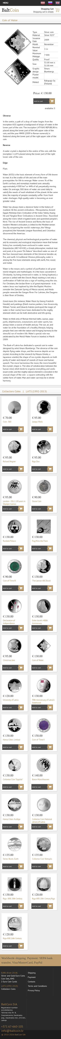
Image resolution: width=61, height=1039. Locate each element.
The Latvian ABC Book (41, 580)
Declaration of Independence (9, 622)
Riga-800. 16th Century (12, 938)
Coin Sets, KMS (7, 978)
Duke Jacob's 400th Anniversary (40, 622)
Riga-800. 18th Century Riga (43, 898)
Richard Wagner (9, 461)
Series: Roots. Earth (11, 859)
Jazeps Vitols (37, 422)
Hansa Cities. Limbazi (11, 739)
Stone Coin (36, 501)
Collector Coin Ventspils (42, 859)
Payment (32, 977)
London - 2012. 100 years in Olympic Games (14, 502)
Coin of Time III (9, 580)
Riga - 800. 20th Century (12, 898)
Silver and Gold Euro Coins (13, 975)
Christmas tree (9, 660)
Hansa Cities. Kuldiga (11, 819)
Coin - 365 (7, 422)
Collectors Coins (8, 989)
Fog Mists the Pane (40, 541)
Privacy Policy (34, 990)
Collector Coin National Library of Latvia (42, 820)
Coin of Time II (38, 739)
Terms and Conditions (37, 986)
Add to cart (38, 101)
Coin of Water (37, 660)
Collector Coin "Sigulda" (13, 779)
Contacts (31, 981)
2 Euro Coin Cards (9, 981)
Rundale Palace (9, 541)
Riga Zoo (36, 461)
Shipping (32, 972)
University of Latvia (11, 700)
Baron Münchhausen (40, 779)
